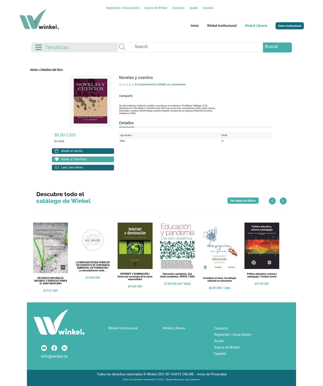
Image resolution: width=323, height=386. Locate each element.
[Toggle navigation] (39, 47)
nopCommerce (192, 379)
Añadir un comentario (172, 84)
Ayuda (219, 341)
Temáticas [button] (57, 47)
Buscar (271, 47)
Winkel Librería (174, 328)
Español (208, 8)
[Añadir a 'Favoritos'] (56, 159)
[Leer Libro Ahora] (56, 167)
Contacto (221, 328)
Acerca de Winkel (226, 347)
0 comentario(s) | (160, 84)
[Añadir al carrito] (56, 151)
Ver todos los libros (243, 200)
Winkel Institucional (123, 328)
